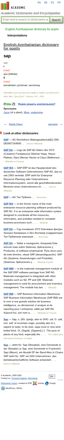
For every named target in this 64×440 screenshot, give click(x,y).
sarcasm (53, 124)
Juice (6, 112)
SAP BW (8, 293)
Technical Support (19, 378)
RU (39, 2)
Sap (6, 319)
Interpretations (17, 35)
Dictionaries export (9, 383)
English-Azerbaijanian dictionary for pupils (32, 29)
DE (45, 2)
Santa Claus (16, 124)
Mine (26, 112)
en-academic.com (13, 6)
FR (58, 2)
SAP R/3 (8, 167)
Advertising (32, 378)
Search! (56, 19)
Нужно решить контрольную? (36, 103)
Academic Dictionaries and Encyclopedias (30, 13)
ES (52, 2)
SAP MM (9, 268)
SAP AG (8, 150)
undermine (37, 112)
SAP (6, 139)
